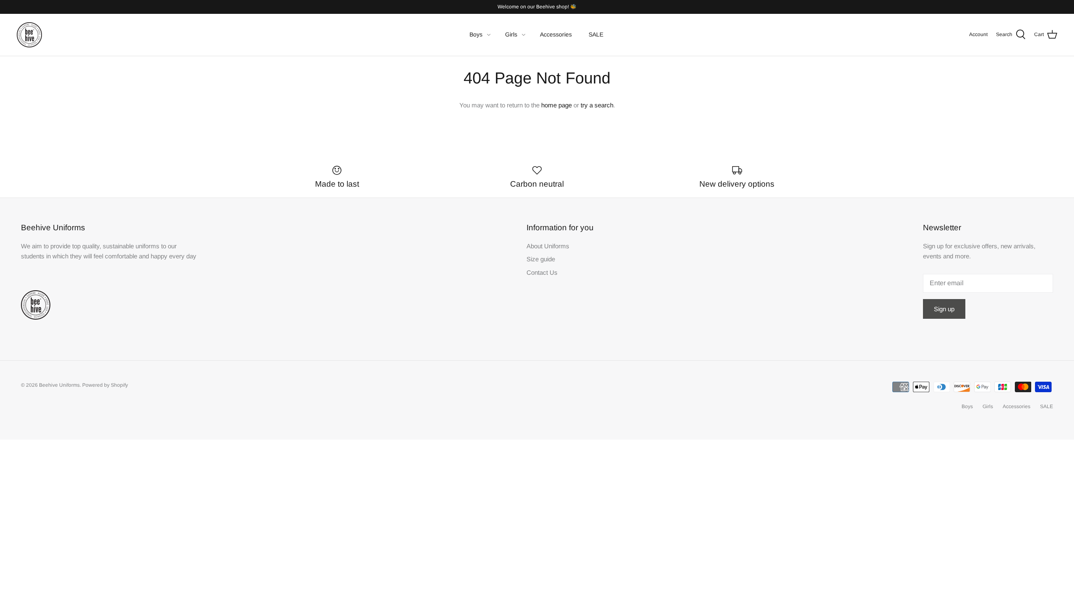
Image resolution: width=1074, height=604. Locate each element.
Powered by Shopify (105, 385)
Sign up (944, 308)
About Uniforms (548, 246)
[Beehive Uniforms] (29, 34)
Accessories (556, 34)
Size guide (541, 259)
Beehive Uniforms (59, 385)
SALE (596, 34)
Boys (475, 34)
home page (556, 105)
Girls (511, 34)
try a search (597, 105)
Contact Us (542, 272)
